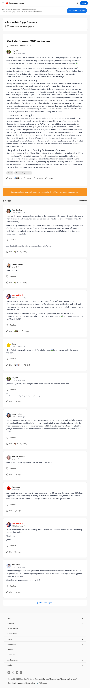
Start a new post (60, 192)
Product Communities (14, 9)
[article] (44, 231)
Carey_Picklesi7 (17, 414)
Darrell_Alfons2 (17, 264)
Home (3, 9)
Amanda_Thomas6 (18, 456)
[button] (77, 10)
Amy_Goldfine (17, 210)
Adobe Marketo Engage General (11, 12)
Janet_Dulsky (16, 295)
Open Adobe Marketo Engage (21, 26)
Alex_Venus (16, 565)
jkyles (14, 344)
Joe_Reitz (15, 51)
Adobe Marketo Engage (29, 9)
